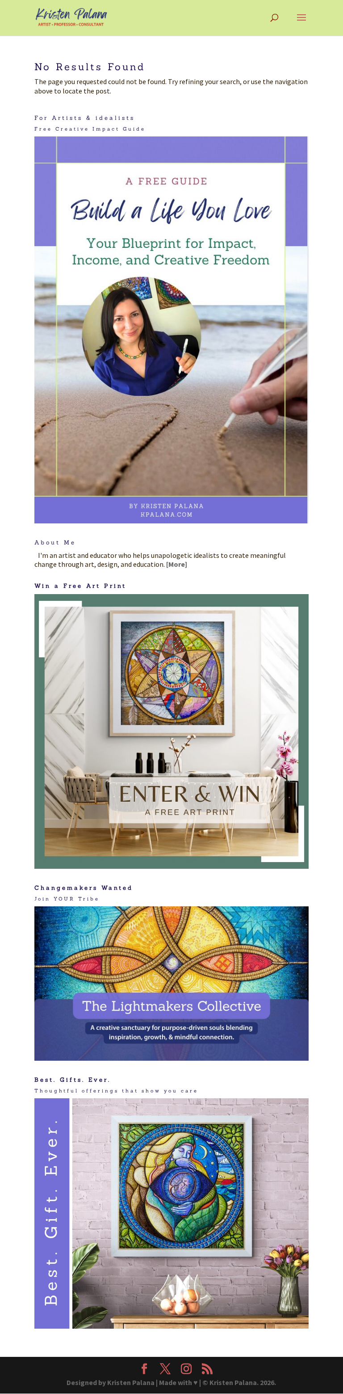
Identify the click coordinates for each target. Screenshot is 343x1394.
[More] (176, 564)
